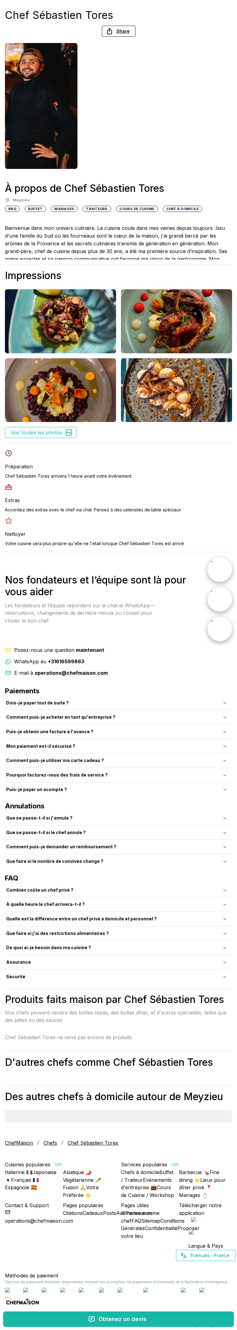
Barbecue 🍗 (194, 1172)
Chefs (50, 1143)
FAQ (136, 1221)
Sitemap (150, 1221)
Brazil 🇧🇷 (218, 1266)
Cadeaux (93, 1213)
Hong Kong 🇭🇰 (221, 1266)
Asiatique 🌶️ (77, 1172)
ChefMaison (19, 1143)
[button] (118, 31)
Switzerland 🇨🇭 (192, 1266)
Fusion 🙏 (74, 1187)
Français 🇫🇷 (25, 1180)
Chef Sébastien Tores (93, 1143)
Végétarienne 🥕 (82, 1180)
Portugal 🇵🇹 (186, 1266)
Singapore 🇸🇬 (225, 1266)
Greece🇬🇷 (189, 1266)
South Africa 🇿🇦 (204, 1266)
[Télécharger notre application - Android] (205, 1233)
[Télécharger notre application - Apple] (205, 1221)
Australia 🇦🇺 (215, 1266)
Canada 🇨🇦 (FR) (200, 1266)
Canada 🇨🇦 (196, 1266)
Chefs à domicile (140, 1172)
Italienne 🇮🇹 (18, 1172)
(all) (58, 1164)
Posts (109, 1213)
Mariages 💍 (193, 1195)
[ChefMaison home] (22, 1303)
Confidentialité (161, 1228)
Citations (73, 1213)
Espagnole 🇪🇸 (21, 1187)
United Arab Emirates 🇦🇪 (210, 1266)
